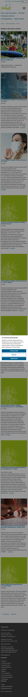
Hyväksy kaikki (14, 350)
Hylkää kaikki (14, 358)
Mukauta (14, 354)
